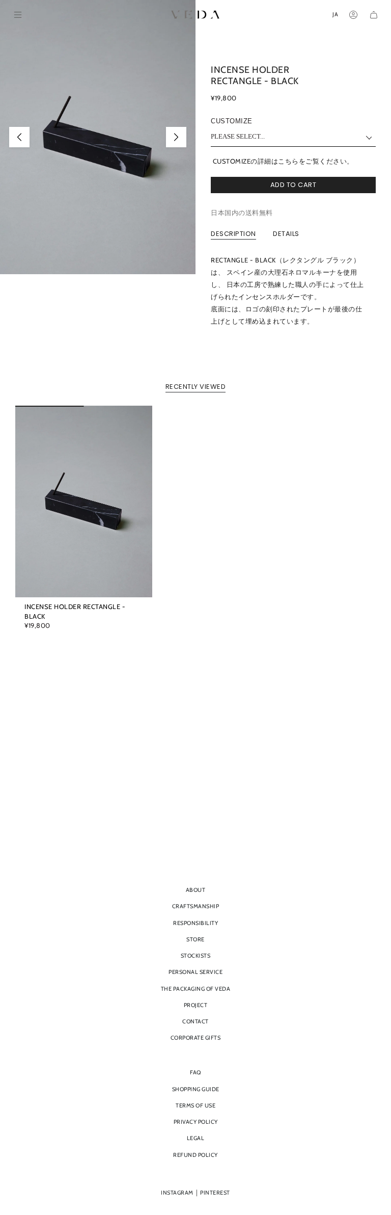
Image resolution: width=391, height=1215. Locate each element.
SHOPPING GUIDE (195, 1089)
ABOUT (196, 889)
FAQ (195, 1072)
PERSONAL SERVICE (195, 971)
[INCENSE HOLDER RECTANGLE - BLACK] (83, 502)
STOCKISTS (196, 955)
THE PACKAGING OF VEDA (196, 988)
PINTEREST (215, 1192)
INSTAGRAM (177, 1192)
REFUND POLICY (195, 1154)
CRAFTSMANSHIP (195, 906)
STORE (195, 939)
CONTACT (195, 1021)
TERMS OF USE (195, 1105)
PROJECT (196, 1005)
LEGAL (196, 1138)
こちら (288, 161)
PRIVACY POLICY (196, 1121)
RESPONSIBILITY (195, 923)
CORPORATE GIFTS (196, 1037)
